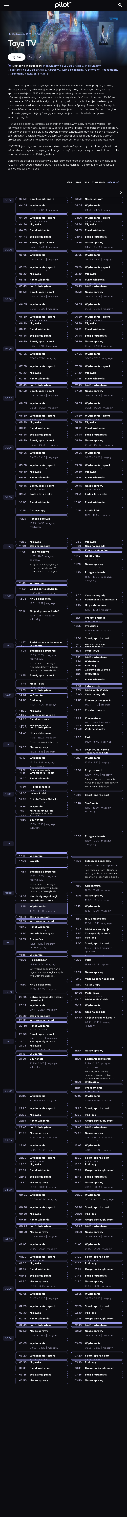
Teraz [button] (77, 182)
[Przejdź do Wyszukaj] (120, 5)
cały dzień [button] (113, 182)
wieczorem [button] (98, 182)
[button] (121, 192)
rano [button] (86, 182)
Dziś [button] (69, 182)
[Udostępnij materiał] (40, 57)
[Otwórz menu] (6, 5)
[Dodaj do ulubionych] (31, 57)
